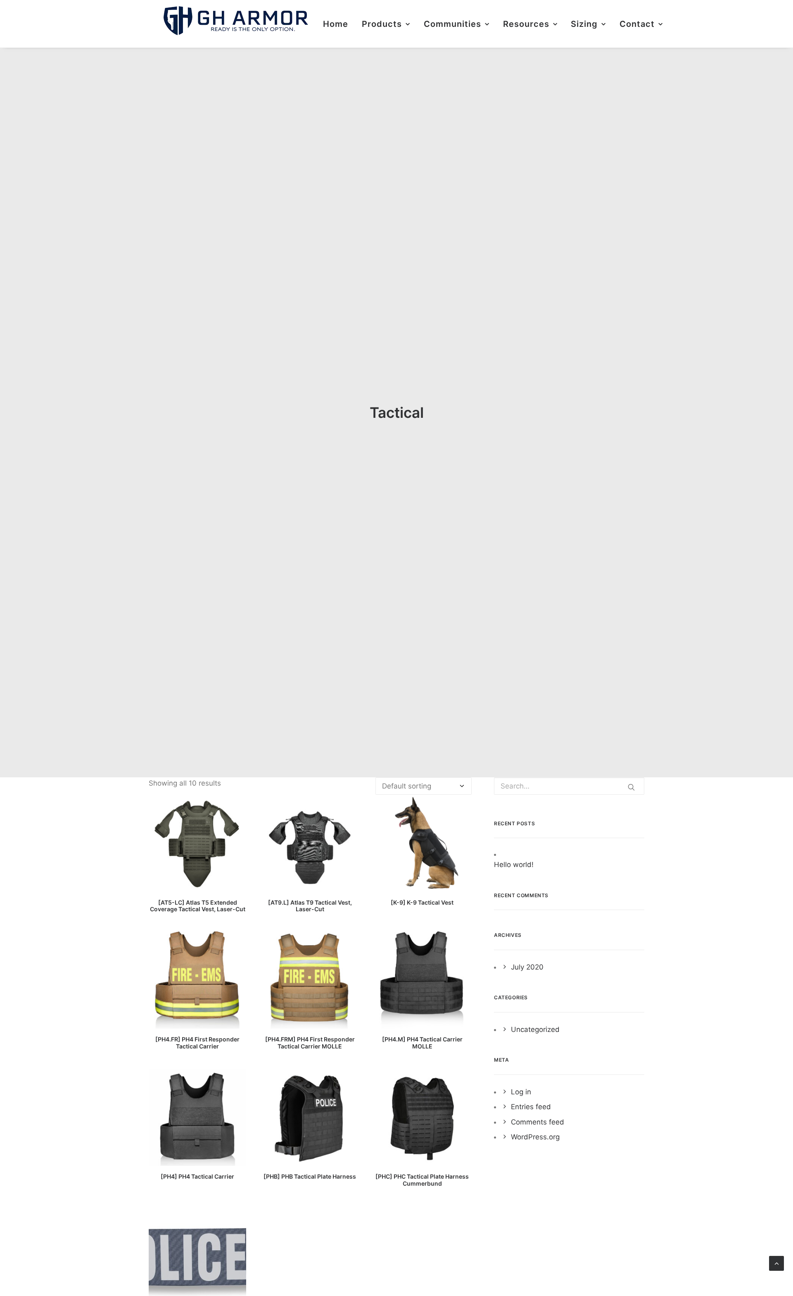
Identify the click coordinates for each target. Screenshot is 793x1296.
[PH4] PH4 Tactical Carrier (197, 1176)
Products (382, 24)
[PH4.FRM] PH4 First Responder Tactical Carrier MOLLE (310, 1043)
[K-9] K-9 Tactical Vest (422, 902)
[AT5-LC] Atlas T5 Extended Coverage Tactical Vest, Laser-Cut (197, 906)
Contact (637, 24)
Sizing (584, 24)
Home (335, 24)
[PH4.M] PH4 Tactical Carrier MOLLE (422, 1043)
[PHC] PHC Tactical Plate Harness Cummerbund (422, 1180)
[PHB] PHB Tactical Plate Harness (310, 1176)
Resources (526, 24)
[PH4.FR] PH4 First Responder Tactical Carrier (197, 1043)
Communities (452, 24)
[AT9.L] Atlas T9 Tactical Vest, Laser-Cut (310, 906)
